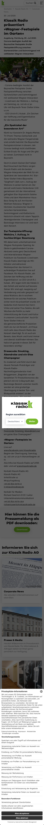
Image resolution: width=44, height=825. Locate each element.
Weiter (32, 421)
